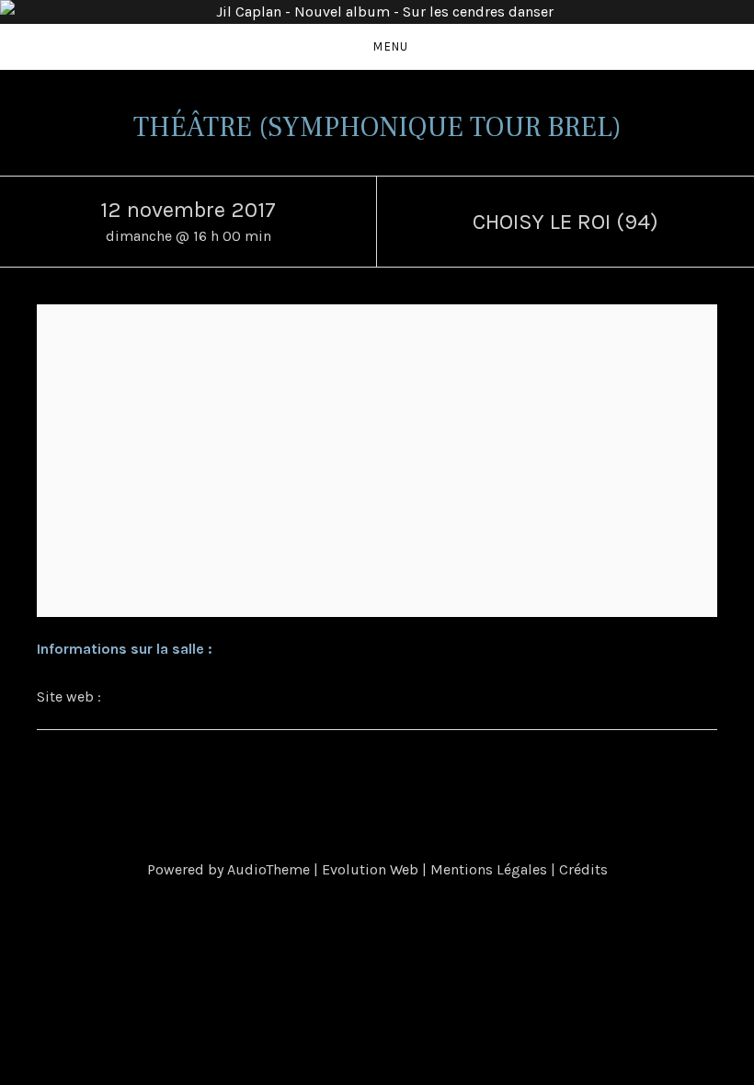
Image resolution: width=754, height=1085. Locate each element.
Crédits (583, 869)
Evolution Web (370, 869)
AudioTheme (268, 869)
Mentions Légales (488, 869)
